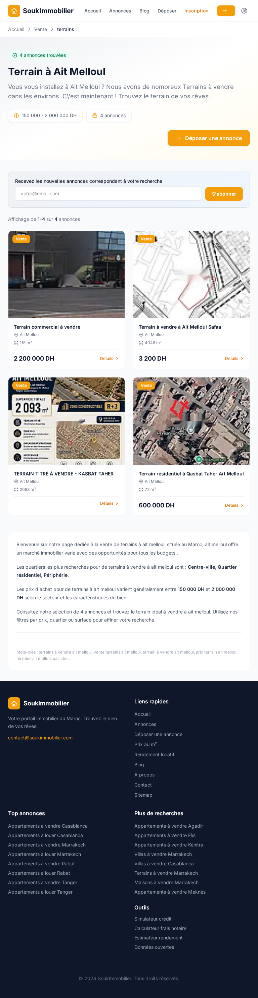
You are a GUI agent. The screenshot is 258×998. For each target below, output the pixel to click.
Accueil (92, 10)
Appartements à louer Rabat (39, 873)
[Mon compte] (244, 10)
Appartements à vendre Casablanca (48, 826)
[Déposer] (226, 10)
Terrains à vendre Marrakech (166, 873)
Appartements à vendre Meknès (170, 892)
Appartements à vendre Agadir (168, 826)
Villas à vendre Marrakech (163, 854)
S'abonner (224, 194)
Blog (144, 10)
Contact (143, 785)
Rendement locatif (154, 754)
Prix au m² (145, 744)
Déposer (167, 10)
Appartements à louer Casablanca (45, 835)
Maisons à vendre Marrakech (166, 882)
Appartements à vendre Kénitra (168, 844)
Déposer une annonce (213, 138)
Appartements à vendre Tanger (42, 882)
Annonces (120, 10)
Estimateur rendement (158, 937)
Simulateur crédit (153, 919)
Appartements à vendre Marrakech (47, 844)
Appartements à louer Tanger (40, 892)
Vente (40, 29)
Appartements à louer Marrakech (44, 854)
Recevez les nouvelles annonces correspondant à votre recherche (88, 181)
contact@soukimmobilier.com (40, 737)
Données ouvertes (154, 947)
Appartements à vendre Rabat (41, 863)
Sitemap (143, 795)
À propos (144, 774)
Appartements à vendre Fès (165, 835)
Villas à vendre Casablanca (164, 863)
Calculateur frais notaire (160, 928)
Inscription (196, 10)
